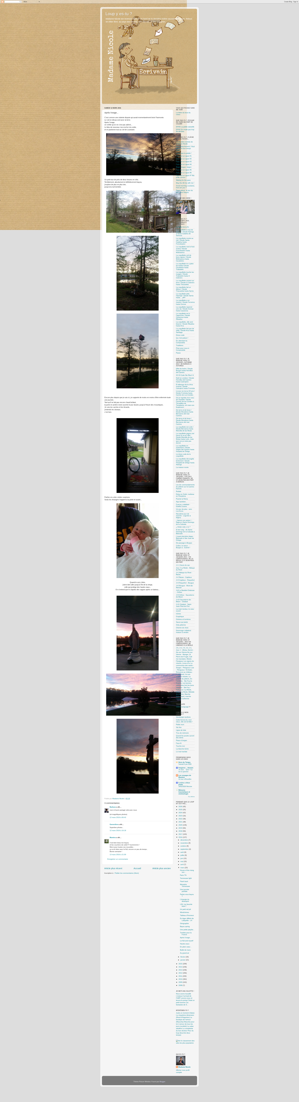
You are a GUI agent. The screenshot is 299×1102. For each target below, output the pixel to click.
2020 (181, 825)
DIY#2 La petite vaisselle (185, 127)
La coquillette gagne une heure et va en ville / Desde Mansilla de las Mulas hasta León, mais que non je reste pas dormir (185, 438)
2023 (181, 816)
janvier (183, 960)
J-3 (184, 648)
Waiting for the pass (183, 180)
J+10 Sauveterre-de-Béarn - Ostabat (183, 600)
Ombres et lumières (183, 619)
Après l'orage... (185, 937)
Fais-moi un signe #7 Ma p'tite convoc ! (185, 176)
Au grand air (184, 953)
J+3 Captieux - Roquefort (185, 580)
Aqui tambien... (181, 502)
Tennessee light (186, 878)
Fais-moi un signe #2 (184, 159)
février (183, 957)
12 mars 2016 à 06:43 (118, 817)
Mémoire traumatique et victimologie (184, 792)
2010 (181, 979)
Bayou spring (185, 926)
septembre (184, 849)
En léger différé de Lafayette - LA (187, 919)
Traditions (179, 345)
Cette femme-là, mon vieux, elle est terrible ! (184, 721)
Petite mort (180, 724)
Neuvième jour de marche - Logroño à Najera (183, 515)
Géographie (184, 923)
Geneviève (114, 824)
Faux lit (178, 743)
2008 (181, 985)
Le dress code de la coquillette (183, 455)
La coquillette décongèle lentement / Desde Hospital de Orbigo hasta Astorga (185, 461)
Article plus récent (113, 868)
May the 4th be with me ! (185, 183)
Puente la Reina (182, 499)
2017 (181, 834)
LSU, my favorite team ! (186, 905)
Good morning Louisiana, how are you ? (185, 187)
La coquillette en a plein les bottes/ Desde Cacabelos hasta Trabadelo (185, 266)
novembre (184, 843)
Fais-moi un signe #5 (184, 170)
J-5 (177, 648)
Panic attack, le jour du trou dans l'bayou (184, 191)
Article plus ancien (161, 868)
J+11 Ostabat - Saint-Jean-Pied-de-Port (184, 605)
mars (182, 868)
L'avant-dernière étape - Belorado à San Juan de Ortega (185, 538)
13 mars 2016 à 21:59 (118, 854)
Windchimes (184, 912)
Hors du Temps (184, 762)
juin (181, 858)
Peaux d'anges (181, 740)
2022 (181, 819)
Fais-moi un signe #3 (184, 161)
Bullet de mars (185, 950)
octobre (183, 846)
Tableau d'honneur (187, 915)
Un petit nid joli (185, 909)
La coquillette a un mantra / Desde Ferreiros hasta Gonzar (185, 302)
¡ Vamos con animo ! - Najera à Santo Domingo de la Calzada (185, 522)
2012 (181, 973)
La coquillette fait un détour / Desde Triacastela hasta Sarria (185, 289)
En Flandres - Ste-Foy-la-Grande (184, 681)
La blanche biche (182, 749)
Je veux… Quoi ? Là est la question (185, 771)
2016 (181, 837)
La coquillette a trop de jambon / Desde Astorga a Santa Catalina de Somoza (185, 232)
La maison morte (182, 467)
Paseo (178, 353)
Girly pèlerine (181, 625)
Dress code (180, 335)
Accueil (137, 868)
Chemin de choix (182, 628)
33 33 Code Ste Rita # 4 (185, 375)
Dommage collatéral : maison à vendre (184, 631)
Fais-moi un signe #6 (184, 173)
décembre (184, 840)
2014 (181, 967)
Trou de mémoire (182, 733)
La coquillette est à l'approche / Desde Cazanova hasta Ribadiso (183, 316)
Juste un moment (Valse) (185, 1013)
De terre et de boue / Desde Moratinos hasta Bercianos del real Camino (184, 413)
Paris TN (183, 875)
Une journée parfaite (184, 890)
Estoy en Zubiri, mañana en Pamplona (185, 495)
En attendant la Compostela (181, 342)
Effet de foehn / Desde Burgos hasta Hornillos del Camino (184, 370)
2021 (181, 822)
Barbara (113, 807)
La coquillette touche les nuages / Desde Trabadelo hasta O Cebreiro (185, 275)
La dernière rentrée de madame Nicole (184, 143)
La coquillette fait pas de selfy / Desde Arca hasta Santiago (185, 330)
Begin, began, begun (183, 167)
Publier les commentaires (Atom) (127, 873)
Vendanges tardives (183, 717)
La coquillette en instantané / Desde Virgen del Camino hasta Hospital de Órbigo (185, 448)
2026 (181, 806)
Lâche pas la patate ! (184, 153)
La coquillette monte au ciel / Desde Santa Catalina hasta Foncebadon (184, 241)
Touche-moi (180, 746)
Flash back (184, 881)
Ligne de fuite (181, 730)
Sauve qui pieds (182, 622)
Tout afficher (191, 796)
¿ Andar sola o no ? (183, 527)
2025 (181, 809)
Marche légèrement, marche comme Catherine (183, 696)
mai (182, 861)
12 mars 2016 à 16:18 (118, 830)
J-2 (187, 648)
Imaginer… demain (185, 768)
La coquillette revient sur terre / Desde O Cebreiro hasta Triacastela (185, 282)
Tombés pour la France (186, 933)
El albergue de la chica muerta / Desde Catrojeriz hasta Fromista (185, 386)
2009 (181, 982)
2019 (181, 828)
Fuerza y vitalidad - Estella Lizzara (183, 505)
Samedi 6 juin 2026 (184, 764)
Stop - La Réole (182, 692)
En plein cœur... (186, 947)
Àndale (178, 491)
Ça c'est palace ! (182, 338)
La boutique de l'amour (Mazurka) (184, 1020)
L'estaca (179, 996)
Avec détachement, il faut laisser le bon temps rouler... (185, 148)
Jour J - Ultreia (181, 650)
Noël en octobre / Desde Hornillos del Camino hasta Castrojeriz (185, 380)
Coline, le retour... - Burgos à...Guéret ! (183, 546)
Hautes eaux (184, 944)
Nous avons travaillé (183, 994)
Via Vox (179, 727)
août (182, 852)
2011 (181, 976)
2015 (181, 964)
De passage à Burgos (184, 543)
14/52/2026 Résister (185, 786)
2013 (181, 970)
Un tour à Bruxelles (184, 779)
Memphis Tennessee (185, 885)
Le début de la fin (182, 227)
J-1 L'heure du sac (183, 565)
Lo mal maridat (181, 752)
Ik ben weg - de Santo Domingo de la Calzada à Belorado (185, 531)
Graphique (180, 616)
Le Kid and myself (186, 941)
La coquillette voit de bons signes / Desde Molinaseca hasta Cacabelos (183, 258)
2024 (181, 813)
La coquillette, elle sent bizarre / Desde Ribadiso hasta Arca (185, 324)
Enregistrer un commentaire (117, 859)
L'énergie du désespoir (184, 900)
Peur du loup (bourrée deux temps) (185, 1033)
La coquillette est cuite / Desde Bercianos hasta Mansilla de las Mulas (184, 429)
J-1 (190, 648)
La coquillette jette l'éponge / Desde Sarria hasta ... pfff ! (184, 295)
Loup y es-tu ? (118, 13)
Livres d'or (186, 663)
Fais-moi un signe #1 (184, 156)
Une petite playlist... (187, 930)
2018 (181, 831)
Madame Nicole (184, 1067)
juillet (182, 855)
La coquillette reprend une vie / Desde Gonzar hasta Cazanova (185, 309)
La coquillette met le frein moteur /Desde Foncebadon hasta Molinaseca (185, 249)
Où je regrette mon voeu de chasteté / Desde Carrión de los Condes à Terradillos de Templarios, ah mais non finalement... (185, 402)
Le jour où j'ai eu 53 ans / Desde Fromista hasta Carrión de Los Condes (185, 393)
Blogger (162, 1081)
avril (182, 864)
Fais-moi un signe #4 (184, 164)
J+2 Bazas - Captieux (184, 577)
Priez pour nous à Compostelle (182, 349)
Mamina (113, 837)
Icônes (178, 614)
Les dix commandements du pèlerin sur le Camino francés (185, 486)
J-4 (180, 648)
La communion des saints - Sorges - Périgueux (185, 665)
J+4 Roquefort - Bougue (185, 583)
